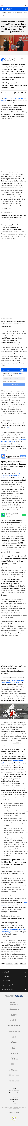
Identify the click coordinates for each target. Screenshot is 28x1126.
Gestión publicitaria (14, 1099)
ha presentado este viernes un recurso (10, 475)
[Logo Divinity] (14, 1020)
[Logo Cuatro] (14, 1015)
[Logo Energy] (14, 1042)
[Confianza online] (14, 1120)
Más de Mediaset (7, 989)
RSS (14, 1101)
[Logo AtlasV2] (14, 1070)
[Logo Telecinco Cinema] (14, 1058)
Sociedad (19, 12)
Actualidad (5, 972)
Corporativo (6, 980)
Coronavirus (23, 963)
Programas (5, 976)
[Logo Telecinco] (14, 1009)
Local (14, 12)
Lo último (4, 12)
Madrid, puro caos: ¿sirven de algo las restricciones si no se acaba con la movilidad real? (13, 324)
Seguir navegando (8, 985)
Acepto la (10, 381)
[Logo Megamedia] (14, 1112)
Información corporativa (14, 1090)
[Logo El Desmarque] (14, 1025)
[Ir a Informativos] (9, 9)
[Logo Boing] (14, 1037)
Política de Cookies (14, 1097)
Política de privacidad (14, 1092)
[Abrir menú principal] (25, 9)
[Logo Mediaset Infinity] (14, 1004)
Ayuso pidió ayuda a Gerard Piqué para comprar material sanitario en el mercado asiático (13, 217)
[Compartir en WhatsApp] (15, 92)
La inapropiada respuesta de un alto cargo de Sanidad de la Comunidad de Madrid (13, 425)
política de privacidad (12, 381)
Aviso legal (14, 1088)
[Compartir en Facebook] (25, 92)
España (9, 12)
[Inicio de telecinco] (2, 9)
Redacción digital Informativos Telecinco (15, 58)
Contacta (14, 1103)
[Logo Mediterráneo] (14, 1080)
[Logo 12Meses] (14, 1064)
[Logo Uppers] (14, 1053)
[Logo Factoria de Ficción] (14, 1031)
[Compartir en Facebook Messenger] (22, 92)
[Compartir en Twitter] (18, 92)
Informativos (9, 963)
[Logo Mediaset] (14, 997)
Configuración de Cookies (14, 1095)
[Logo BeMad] (14, 1048)
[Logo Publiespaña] (14, 1075)
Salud (3, 16)
